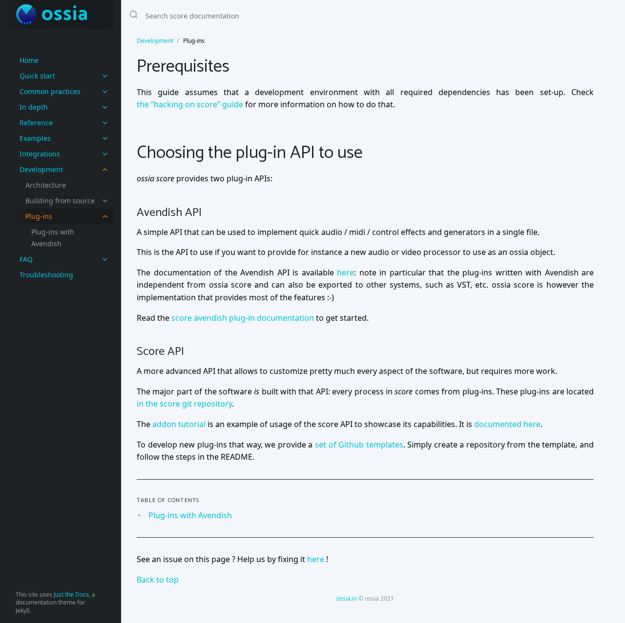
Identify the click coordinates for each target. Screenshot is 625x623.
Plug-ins (38, 216)
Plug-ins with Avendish (52, 237)
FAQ (26, 259)
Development (41, 169)
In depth (34, 107)
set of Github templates (359, 444)
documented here (507, 424)
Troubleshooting (46, 274)
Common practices (50, 91)
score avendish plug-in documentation (242, 317)
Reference (36, 122)
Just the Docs (71, 594)
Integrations (40, 153)
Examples (35, 138)
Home (29, 60)
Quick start (37, 75)
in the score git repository (184, 403)
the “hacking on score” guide (190, 104)
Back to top (158, 579)
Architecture (45, 185)
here (345, 272)
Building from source (60, 200)
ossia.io (346, 598)
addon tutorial (179, 424)
